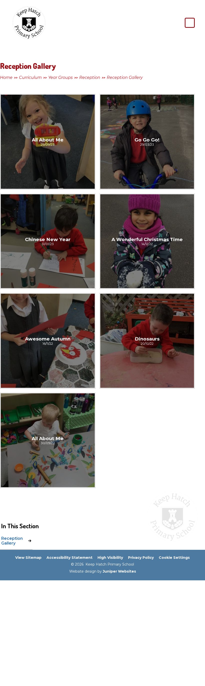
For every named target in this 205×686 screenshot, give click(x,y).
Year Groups (60, 77)
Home (6, 77)
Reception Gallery (125, 77)
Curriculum (30, 77)
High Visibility (110, 557)
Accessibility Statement (69, 557)
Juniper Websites (119, 571)
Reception (89, 77)
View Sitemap (28, 557)
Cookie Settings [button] (174, 557)
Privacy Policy (141, 557)
